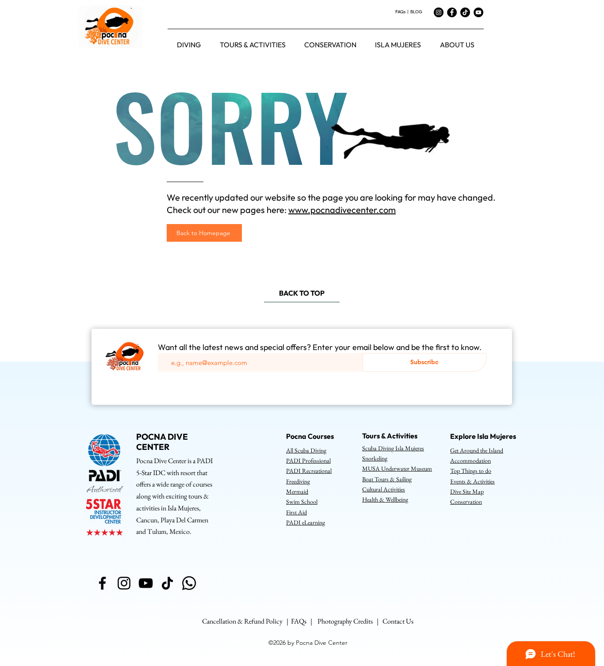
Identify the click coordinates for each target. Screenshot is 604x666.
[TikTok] (465, 12)
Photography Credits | (349, 621)
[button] (189, 44)
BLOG (416, 12)
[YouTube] (478, 12)
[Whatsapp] (189, 583)
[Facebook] (452, 12)
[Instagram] (438, 12)
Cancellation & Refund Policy (242, 621)
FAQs (400, 12)
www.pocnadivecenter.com (342, 209)
